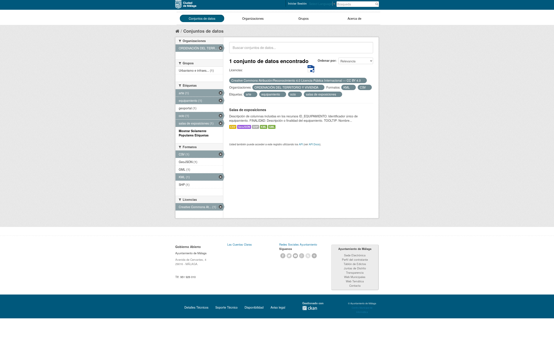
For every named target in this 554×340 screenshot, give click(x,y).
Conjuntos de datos (202, 18)
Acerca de (354, 18)
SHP (255, 127)
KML (263, 127)
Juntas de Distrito (355, 268)
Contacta (355, 285)
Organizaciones (253, 18)
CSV (232, 127)
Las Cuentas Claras (239, 244)
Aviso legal (278, 307)
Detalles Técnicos (196, 307)
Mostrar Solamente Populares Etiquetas (194, 133)
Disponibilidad (254, 307)
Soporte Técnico (226, 307)
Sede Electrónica (355, 255)
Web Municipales (355, 277)
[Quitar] (363, 80)
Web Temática (355, 281)
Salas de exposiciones (247, 109)
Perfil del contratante (355, 259)
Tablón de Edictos (355, 264)
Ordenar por (326, 60)
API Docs (314, 144)
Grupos (303, 18)
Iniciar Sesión (297, 3)
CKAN (309, 308)
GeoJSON (244, 127)
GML (272, 127)
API (301, 144)
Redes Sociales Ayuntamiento (298, 244)
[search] (367, 50)
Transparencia (355, 272)
